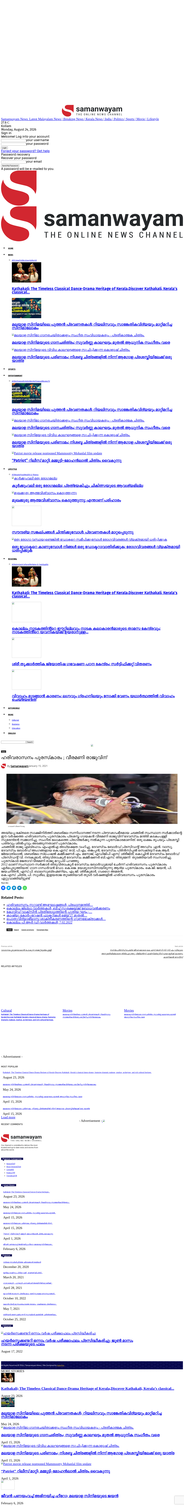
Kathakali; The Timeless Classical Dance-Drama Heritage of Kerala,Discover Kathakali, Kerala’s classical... (87, 1388)
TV (49, 381)
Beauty (17, 475)
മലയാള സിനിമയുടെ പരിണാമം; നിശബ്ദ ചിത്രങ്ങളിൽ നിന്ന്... (28, 1223)
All (13, 260)
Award (16, 930)
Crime (16, 260)
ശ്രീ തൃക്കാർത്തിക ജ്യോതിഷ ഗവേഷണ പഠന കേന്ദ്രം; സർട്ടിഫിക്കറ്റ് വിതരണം (82, 664)
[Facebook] (3, 1155)
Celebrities (28, 381)
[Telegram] (7, 1155)
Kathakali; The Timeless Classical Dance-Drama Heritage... (26, 1192)
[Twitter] (10, 1155)
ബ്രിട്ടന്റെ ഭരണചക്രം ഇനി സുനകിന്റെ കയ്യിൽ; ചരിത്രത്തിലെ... (30, 1314)
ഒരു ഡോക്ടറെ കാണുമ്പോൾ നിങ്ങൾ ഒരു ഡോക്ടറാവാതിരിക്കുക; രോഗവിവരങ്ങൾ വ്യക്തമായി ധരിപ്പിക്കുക (96, 548)
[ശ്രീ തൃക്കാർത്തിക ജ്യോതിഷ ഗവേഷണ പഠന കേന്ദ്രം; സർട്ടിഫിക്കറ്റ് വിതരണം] (26, 656)
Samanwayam (19, 766)
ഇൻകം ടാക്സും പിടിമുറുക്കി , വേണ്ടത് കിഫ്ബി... (23, 1273)
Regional (12, 559)
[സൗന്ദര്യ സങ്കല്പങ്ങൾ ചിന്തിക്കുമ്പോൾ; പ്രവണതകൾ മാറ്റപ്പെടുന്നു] (26, 525)
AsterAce (60, 1365)
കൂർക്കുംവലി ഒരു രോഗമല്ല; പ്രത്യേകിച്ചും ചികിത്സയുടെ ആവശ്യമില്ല (77, 485)
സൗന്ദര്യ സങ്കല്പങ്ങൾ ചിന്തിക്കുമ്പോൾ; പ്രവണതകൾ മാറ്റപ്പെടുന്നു (72, 532)
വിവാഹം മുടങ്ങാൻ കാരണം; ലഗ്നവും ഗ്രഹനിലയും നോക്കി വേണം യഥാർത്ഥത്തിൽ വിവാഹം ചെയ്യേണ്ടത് (93, 698)
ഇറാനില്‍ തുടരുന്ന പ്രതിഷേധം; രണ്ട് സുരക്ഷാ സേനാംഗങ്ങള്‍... (29, 1293)
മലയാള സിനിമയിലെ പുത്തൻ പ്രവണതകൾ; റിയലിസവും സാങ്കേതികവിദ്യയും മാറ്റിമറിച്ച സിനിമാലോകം (92, 326)
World (34, 260)
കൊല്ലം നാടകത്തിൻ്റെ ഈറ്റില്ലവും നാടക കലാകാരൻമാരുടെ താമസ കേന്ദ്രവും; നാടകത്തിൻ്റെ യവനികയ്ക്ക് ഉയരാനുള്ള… (86, 630)
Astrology (18, 564)
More (10, 715)
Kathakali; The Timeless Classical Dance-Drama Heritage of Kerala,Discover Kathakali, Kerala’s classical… (94, 290)
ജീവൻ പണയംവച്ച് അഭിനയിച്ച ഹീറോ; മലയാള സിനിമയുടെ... (28, 1244)
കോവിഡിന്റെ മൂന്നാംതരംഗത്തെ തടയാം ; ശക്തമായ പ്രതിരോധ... (30, 1304)
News (10, 255)
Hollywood (37, 381)
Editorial (15, 720)
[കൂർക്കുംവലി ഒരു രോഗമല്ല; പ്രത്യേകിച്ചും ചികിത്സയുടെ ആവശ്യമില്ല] (34, 478)
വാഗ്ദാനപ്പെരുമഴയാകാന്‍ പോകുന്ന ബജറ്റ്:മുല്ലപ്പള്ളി (26, 950)
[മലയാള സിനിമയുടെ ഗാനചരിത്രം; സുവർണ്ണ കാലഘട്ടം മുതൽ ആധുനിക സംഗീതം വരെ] (78, 335)
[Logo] (92, 204)
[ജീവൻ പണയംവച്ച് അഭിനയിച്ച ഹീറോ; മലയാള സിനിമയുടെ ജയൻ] (8, 1488)
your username (37, 140)
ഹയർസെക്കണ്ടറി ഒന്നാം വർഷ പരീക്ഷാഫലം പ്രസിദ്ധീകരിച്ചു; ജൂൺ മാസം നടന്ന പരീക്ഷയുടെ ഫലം (67, 1342)
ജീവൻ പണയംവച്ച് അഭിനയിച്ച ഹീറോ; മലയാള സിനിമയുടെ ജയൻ (59, 1496)
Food (22, 475)
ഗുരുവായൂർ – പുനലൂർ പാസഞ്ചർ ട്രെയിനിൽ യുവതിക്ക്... (27, 1283)
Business (16, 724)
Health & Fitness (31, 475)
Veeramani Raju (42, 930)
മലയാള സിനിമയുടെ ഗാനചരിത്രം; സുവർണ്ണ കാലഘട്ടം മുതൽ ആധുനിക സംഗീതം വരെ (91, 342)
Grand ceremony (27, 930)
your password (37, 144)
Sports (28, 260)
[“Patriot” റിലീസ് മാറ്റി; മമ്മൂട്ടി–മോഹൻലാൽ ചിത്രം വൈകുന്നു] (57, 453)
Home (10, 248)
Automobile (14, 708)
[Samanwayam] (4, 766)
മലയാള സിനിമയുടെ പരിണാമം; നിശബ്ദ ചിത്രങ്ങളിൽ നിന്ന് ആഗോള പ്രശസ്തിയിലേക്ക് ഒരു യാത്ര (92, 359)
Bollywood (18, 381)
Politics (22, 260)
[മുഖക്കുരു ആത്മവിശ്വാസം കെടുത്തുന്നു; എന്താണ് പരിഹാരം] (44, 493)
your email (34, 161)
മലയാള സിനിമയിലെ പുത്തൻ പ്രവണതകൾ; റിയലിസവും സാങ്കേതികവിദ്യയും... (36, 1202)
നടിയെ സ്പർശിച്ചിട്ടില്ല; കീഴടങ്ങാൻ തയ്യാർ (22, 1262)
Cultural (26, 564)
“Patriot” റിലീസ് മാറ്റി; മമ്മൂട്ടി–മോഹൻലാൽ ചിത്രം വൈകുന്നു (66, 460)
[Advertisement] (42, 1041)
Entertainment (15, 376)
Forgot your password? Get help (25, 151)
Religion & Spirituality (39, 564)
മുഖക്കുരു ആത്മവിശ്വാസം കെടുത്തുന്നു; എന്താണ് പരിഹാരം (66, 500)
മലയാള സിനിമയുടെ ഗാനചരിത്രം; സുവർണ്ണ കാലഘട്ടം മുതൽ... (29, 1213)
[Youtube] (14, 1155)
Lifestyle (12, 469)
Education (16, 728)
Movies (45, 381)
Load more (8, 1117)
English (12, 733)
